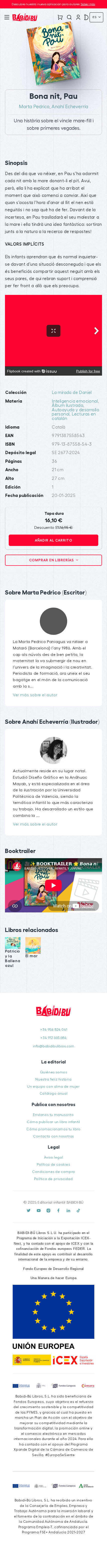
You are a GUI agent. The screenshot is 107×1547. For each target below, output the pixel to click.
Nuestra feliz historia (53, 1079)
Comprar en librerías (52, 560)
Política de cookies (53, 1164)
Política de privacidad (53, 1179)
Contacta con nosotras (53, 1136)
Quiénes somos (53, 1072)
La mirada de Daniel (72, 392)
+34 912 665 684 (53, 1038)
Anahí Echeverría (70, 106)
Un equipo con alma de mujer (53, 1086)
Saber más (88, 4)
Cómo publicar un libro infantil (53, 1122)
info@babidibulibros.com (53, 1046)
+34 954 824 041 (53, 1029)
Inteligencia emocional (75, 401)
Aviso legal (53, 1157)
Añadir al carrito (53, 540)
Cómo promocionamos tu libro (53, 1129)
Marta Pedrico (34, 106)
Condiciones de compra (53, 1172)
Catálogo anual (53, 1093)
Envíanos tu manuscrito (53, 1115)
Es (95, 17)
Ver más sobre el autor (35, 695)
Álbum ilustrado (67, 405)
